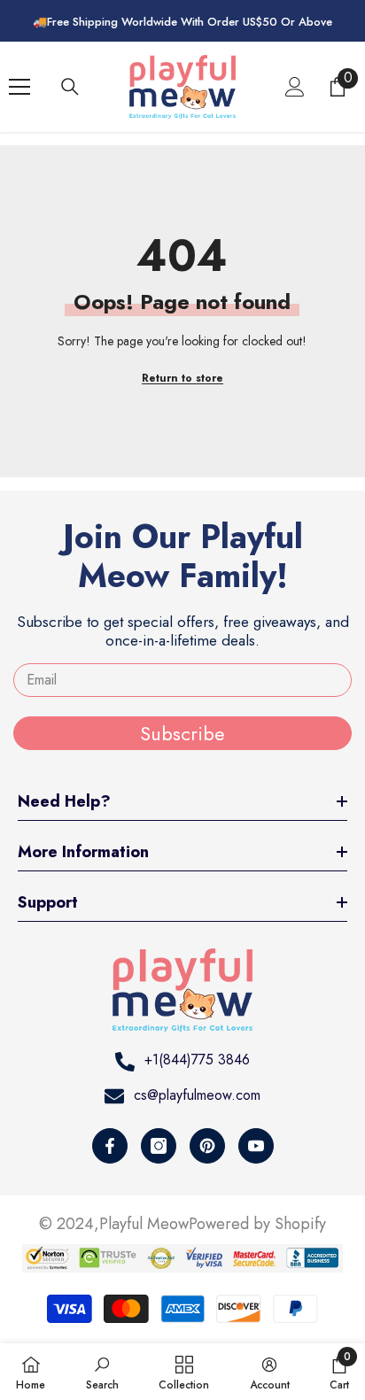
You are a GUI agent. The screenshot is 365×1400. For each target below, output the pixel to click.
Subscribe (182, 733)
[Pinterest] (207, 1146)
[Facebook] (110, 1146)
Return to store (182, 378)
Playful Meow (144, 1223)
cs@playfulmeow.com (197, 1095)
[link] (102, 1371)
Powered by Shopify (257, 1223)
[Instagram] (158, 1146)
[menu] (19, 86)
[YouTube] (256, 1146)
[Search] (70, 86)
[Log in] (295, 87)
